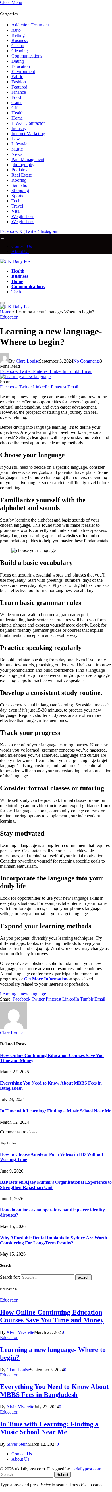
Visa (15, 211)
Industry (18, 128)
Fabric (17, 76)
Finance (18, 92)
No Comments (86, 361)
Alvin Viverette (20, 1332)
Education (20, 66)
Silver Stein (17, 1444)
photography (22, 164)
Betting (18, 35)
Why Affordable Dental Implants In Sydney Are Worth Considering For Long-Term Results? (53, 1240)
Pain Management (27, 159)
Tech (15, 200)
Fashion (18, 81)
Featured (19, 87)
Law (15, 138)
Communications (26, 55)
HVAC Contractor (28, 123)
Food (16, 97)
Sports (17, 195)
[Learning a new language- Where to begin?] (25, 376)
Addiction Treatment (30, 24)
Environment (23, 71)
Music (17, 149)
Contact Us (21, 246)
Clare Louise (27, 361)
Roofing (18, 180)
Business (19, 40)
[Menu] (2, 238)
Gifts (15, 107)
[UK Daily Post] (16, 261)
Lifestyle (19, 143)
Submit (62, 1474)
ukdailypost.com (86, 1468)
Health (17, 112)
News (16, 154)
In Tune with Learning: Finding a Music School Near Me (55, 1110)
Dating (17, 61)
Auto (16, 30)
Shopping (20, 190)
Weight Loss (22, 216)
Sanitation (20, 185)
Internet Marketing (28, 133)
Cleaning (19, 50)
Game (16, 102)
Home (17, 118)
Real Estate (21, 175)
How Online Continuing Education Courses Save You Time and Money (52, 1316)
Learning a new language (23, 993)
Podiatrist (19, 169)
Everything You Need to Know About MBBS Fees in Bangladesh (54, 1390)
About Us (20, 251)
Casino (17, 45)
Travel (17, 206)
